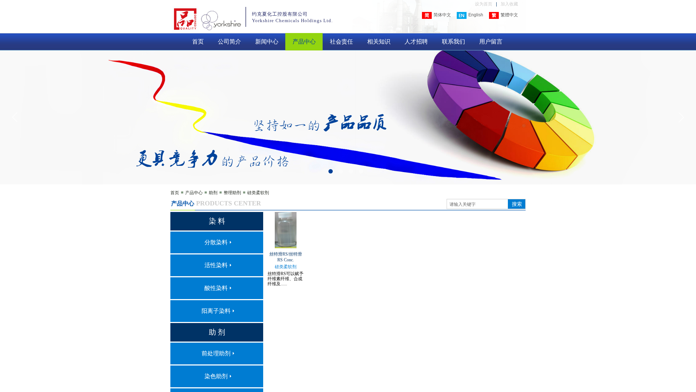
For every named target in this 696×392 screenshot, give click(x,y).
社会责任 (341, 41)
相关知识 (378, 41)
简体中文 (442, 14)
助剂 (213, 192)
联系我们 (453, 41)
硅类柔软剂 (258, 192)
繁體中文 (509, 14)
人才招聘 (416, 41)
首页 (198, 41)
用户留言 (490, 41)
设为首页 (483, 4)
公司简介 (229, 41)
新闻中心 (266, 41)
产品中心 (304, 41)
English (475, 14)
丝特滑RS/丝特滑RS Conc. (285, 257)
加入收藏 (509, 4)
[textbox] (477, 204)
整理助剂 (232, 192)
